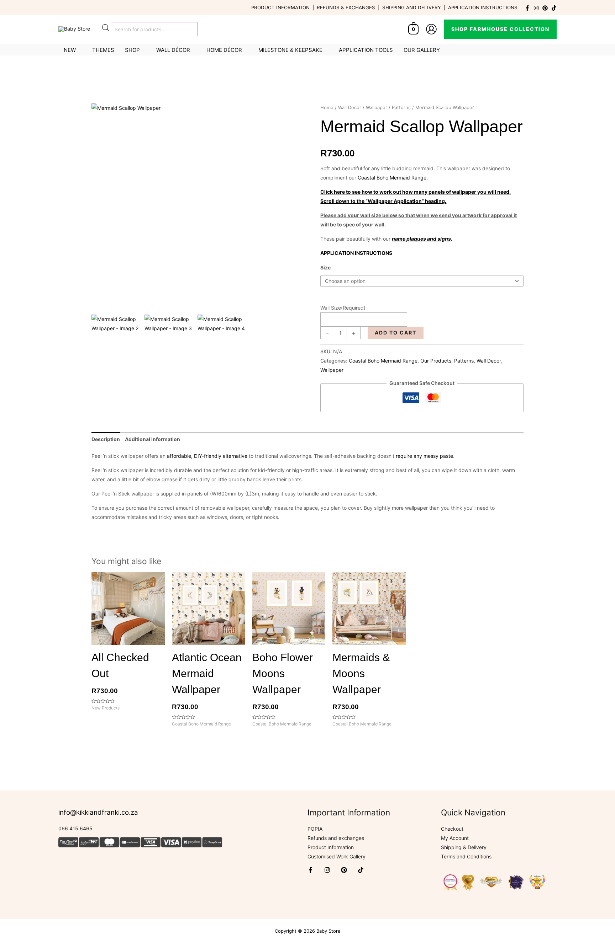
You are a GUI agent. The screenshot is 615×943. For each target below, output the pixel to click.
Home (326, 107)
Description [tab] (105, 439)
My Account (455, 838)
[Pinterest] (545, 8)
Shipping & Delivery (464, 847)
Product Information (280, 7)
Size (325, 267)
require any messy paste (424, 456)
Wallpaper (376, 107)
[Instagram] (536, 8)
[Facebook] (527, 8)
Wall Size (343, 308)
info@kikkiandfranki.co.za (98, 812)
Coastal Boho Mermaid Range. (393, 178)
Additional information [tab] (152, 439)
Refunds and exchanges (336, 838)
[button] (500, 29)
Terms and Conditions (466, 856)
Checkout (452, 829)
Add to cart (395, 332)
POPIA (315, 829)
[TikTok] (554, 8)
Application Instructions (482, 7)
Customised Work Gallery (337, 856)
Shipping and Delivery (411, 7)
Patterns (401, 107)
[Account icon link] (431, 29)
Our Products (435, 361)
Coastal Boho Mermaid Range (383, 361)
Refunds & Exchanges (346, 7)
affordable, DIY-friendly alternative (207, 456)
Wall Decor (349, 107)
